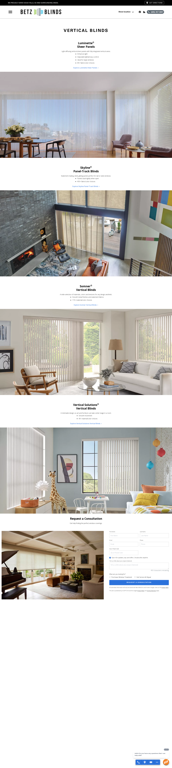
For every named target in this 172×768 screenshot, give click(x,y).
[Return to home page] (49, 12)
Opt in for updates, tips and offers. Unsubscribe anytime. (130, 558)
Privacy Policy (140, 591)
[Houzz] (144, 12)
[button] (10, 12)
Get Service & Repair (143, 577)
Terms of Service (151, 591)
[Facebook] (140, 12)
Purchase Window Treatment (121, 577)
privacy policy (165, 587)
